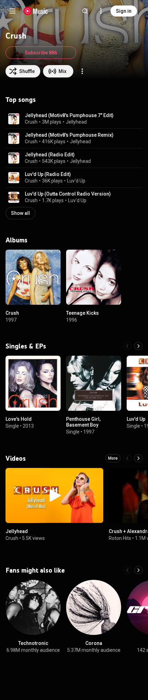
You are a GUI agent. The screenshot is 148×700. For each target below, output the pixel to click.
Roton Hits (120, 538)
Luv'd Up (76, 181)
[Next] (138, 346)
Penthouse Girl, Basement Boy (83, 422)
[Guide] (12, 11)
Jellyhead (76, 122)
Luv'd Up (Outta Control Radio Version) (68, 194)
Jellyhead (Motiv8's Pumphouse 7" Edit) (69, 115)
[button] (13, 118)
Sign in (123, 11)
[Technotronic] (33, 607)
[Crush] (33, 277)
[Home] (35, 11)
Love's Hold (19, 419)
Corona (93, 643)
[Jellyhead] (54, 495)
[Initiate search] (85, 11)
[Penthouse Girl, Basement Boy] (93, 383)
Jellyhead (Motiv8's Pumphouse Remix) (69, 135)
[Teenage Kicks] (93, 277)
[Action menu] (82, 71)
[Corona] (93, 607)
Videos (16, 458)
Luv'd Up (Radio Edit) (48, 174)
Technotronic (33, 643)
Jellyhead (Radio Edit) (50, 154)
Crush (31, 122)
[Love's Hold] (33, 383)
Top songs (21, 99)
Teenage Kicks (82, 313)
